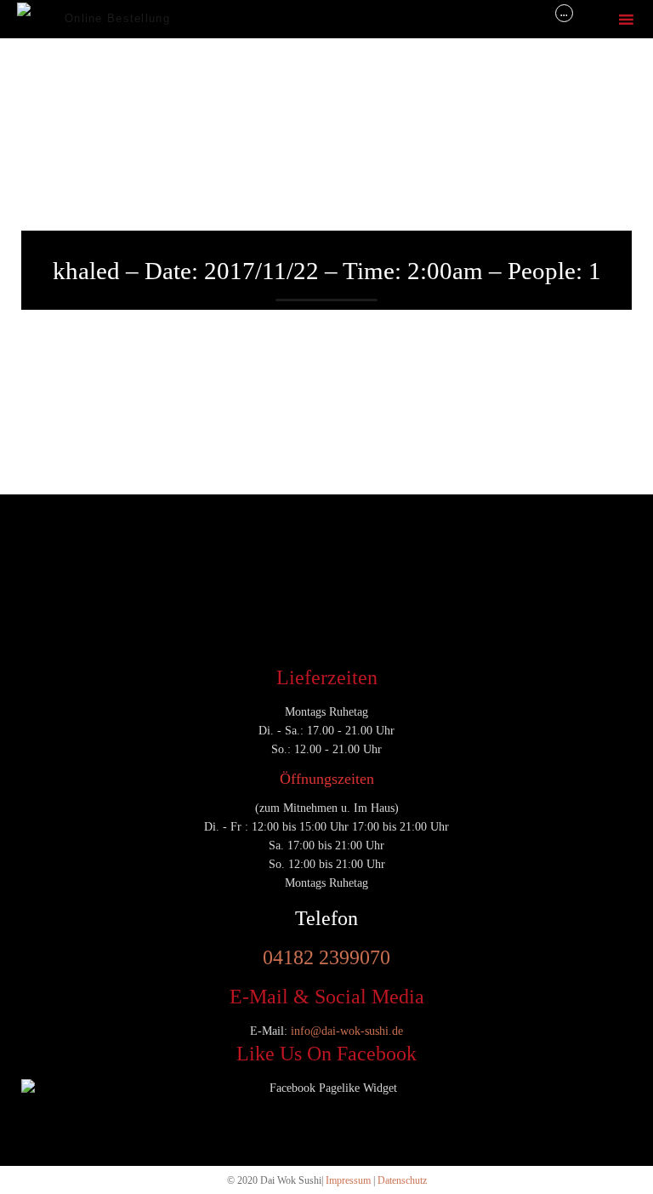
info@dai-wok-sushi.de (347, 1031)
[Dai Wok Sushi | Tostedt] (41, 19)
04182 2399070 (326, 957)
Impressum (348, 1180)
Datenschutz (402, 1180)
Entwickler (50, 538)
